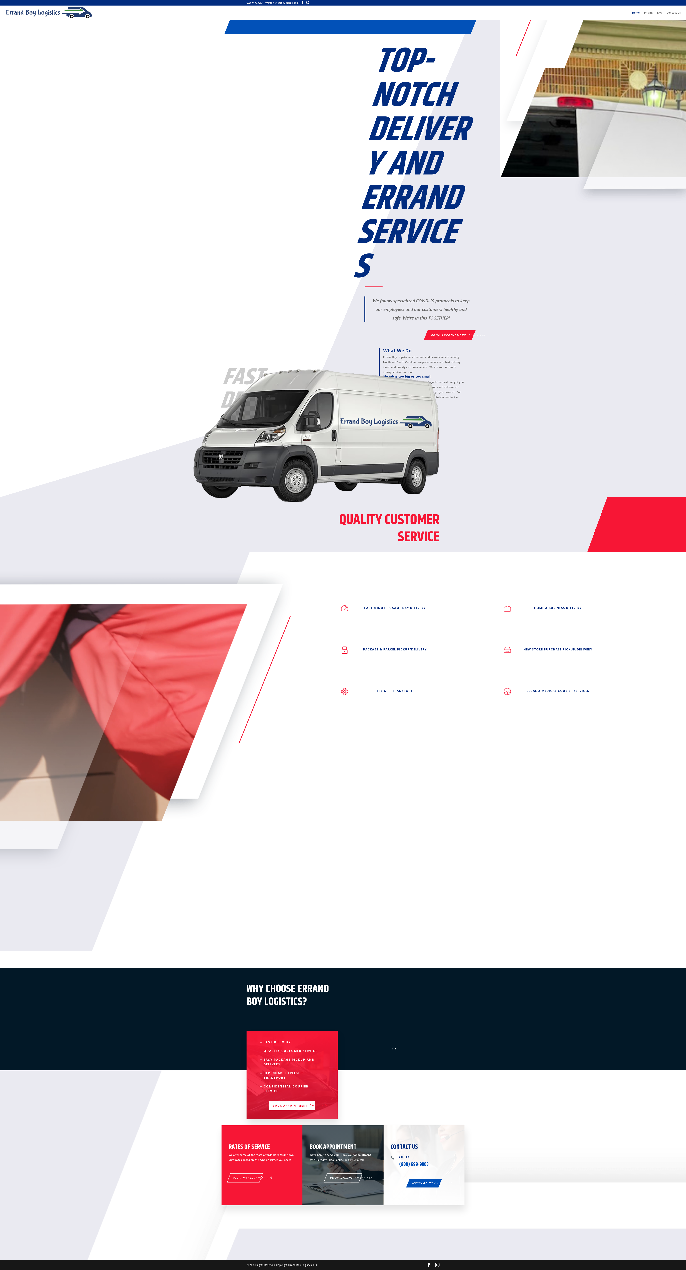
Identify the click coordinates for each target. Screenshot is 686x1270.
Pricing (648, 12)
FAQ (659, 12)
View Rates (243, 1177)
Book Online (341, 1177)
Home (636, 12)
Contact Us (674, 12)
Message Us (422, 1183)
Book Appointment (448, 335)
